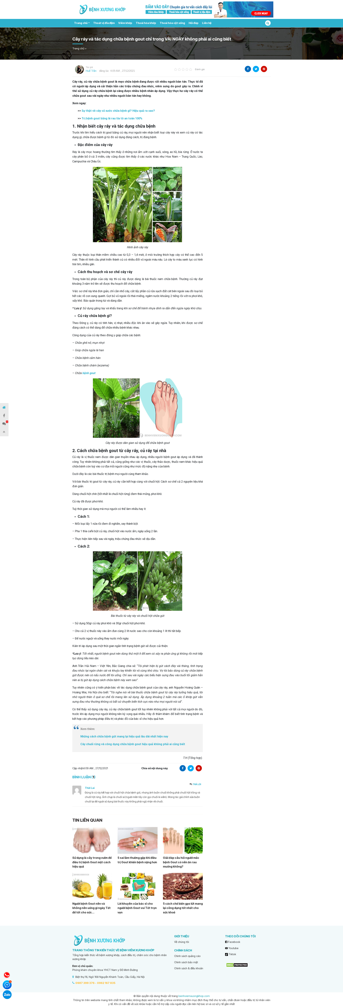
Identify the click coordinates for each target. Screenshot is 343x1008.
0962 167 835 (106, 983)
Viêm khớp (125, 23)
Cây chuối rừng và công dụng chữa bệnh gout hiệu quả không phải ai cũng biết (132, 744)
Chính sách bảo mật (186, 962)
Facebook (233, 942)
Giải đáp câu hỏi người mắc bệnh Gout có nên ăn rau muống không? (181, 862)
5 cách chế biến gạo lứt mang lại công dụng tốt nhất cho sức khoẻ (183, 908)
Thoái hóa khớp (146, 23)
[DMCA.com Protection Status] (237, 964)
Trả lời (197, 784)
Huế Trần (91, 70)
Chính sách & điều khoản (188, 968)
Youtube (233, 948)
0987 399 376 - (85, 983)
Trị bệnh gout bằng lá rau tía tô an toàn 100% (112, 118)
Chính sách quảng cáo (187, 956)
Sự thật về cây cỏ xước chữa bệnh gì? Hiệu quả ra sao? (118, 110)
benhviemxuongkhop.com (194, 996)
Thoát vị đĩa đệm (104, 23)
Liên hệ (206, 23)
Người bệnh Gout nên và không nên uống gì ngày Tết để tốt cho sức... (91, 908)
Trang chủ (81, 23)
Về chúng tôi (181, 942)
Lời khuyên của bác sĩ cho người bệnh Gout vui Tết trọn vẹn (137, 908)
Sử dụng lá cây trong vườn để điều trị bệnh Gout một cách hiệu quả (92, 862)
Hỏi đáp (193, 23)
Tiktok (232, 954)
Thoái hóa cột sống (172, 23)
